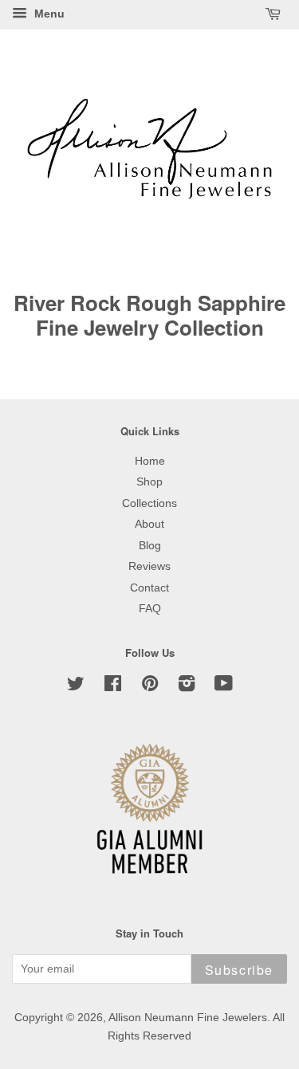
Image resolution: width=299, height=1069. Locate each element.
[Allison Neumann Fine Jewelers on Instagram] (186, 687)
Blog (150, 546)
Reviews (149, 566)
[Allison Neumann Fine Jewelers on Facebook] (113, 687)
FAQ (150, 609)
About (149, 524)
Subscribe (239, 970)
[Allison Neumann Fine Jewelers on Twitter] (76, 687)
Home (150, 461)
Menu (48, 13)
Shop (149, 482)
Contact (149, 588)
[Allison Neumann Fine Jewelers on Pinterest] (150, 687)
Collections (149, 503)
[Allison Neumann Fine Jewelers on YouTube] (223, 687)
